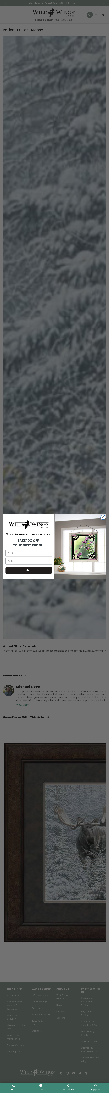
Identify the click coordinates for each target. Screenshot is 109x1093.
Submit (28, 570)
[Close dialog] (103, 517)
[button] (40, 1088)
